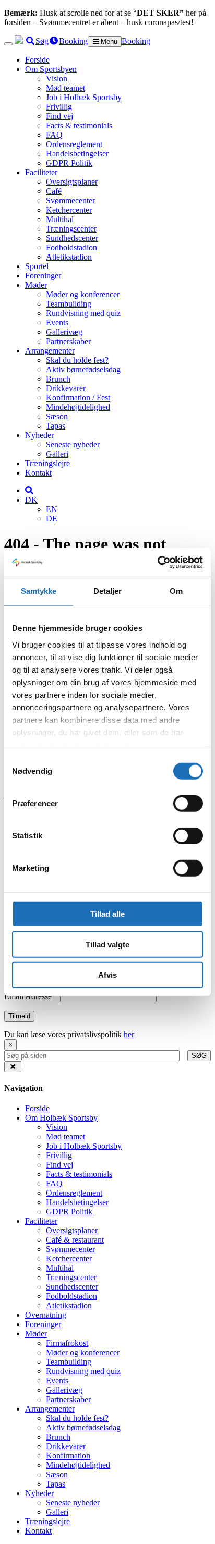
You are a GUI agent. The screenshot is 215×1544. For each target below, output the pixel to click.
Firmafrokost (67, 1343)
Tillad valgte (107, 944)
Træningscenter (71, 228)
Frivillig (59, 106)
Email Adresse (31, 996)
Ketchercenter (69, 209)
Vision (56, 78)
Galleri (57, 453)
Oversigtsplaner (72, 181)
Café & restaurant (75, 1239)
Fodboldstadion (71, 247)
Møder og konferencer (83, 294)
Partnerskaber (68, 341)
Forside (37, 59)
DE (51, 518)
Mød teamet (65, 87)
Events (57, 322)
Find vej (59, 116)
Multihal (60, 219)
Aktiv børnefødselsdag (83, 369)
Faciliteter (41, 172)
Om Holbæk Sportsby (61, 1117)
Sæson (57, 416)
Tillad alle (107, 913)
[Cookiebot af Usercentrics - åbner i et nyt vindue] (157, 562)
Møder (36, 285)
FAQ (54, 134)
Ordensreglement (74, 144)
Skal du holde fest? (77, 360)
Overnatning (45, 1314)
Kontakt (38, 472)
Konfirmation (68, 1455)
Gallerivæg (64, 331)
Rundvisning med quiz (83, 313)
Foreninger (43, 275)
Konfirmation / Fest (78, 397)
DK (31, 499)
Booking (136, 41)
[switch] (188, 803)
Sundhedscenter (72, 238)
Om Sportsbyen (51, 69)
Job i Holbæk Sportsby (84, 97)
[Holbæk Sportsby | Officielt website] (19, 41)
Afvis (107, 974)
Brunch (58, 378)
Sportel (37, 266)
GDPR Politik (69, 163)
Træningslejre (47, 463)
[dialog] (107, 1050)
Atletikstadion (69, 256)
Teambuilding (68, 303)
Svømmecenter (70, 200)
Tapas (55, 425)
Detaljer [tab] (107, 591)
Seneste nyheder (73, 444)
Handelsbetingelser (77, 153)
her (129, 1034)
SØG (199, 1056)
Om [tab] (176, 591)
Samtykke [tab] (39, 591)
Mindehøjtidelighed (78, 407)
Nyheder (39, 435)
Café (54, 191)
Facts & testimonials (79, 125)
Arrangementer (50, 350)
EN (51, 509)
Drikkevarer (66, 388)
